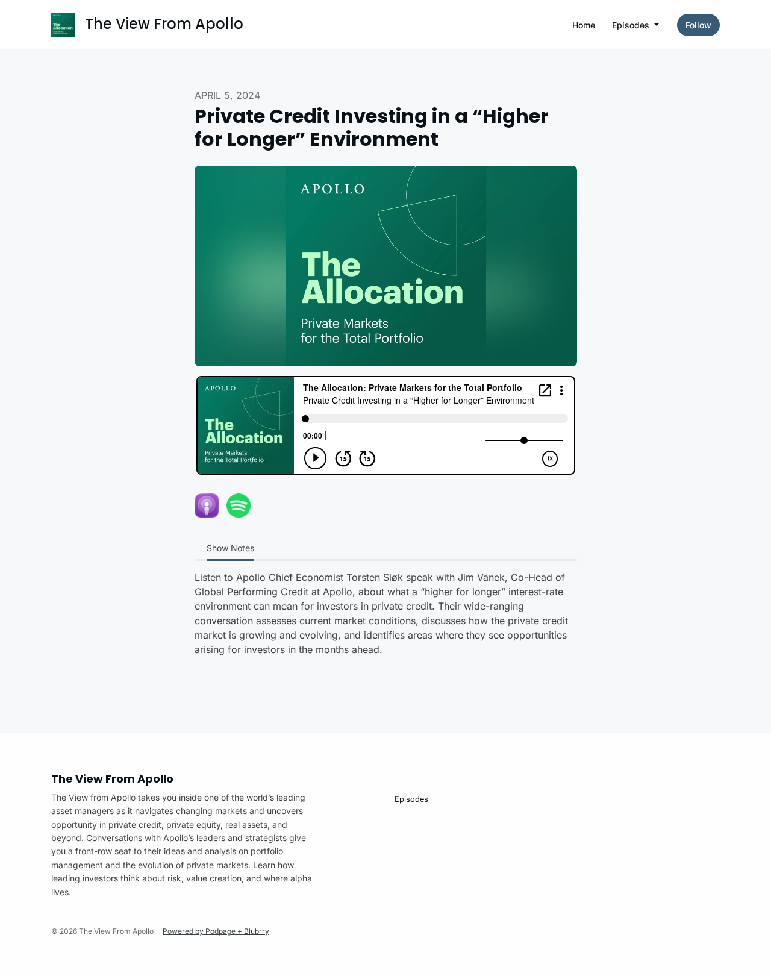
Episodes (632, 25)
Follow (698, 25)
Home (583, 25)
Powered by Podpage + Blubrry (216, 931)
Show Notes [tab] (230, 548)
